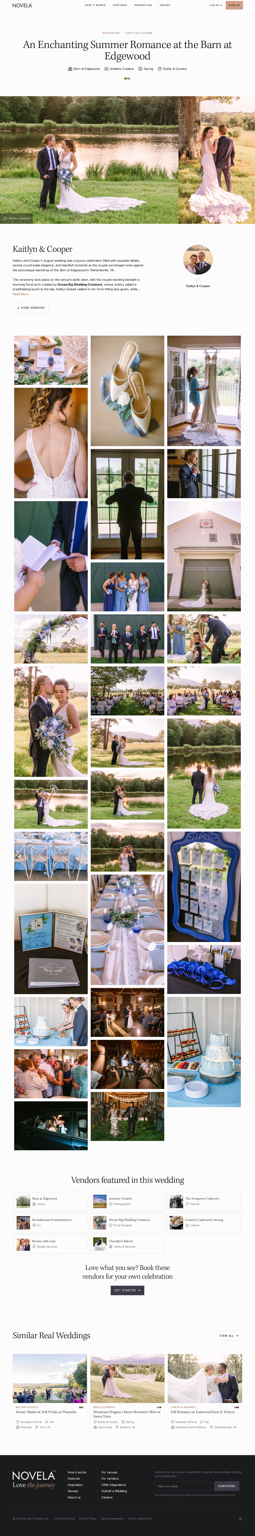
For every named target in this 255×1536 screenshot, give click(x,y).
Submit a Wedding (114, 1491)
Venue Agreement (112, 1518)
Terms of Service (64, 1518)
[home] (22, 5)
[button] (215, 5)
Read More (20, 294)
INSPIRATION (143, 5)
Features (74, 1478)
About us (74, 1497)
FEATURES (120, 5)
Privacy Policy (88, 1518)
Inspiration (75, 1485)
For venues (109, 1472)
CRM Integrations (113, 1485)
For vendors (110, 1478)
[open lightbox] (51, 360)
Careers (107, 1497)
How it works (77, 1472)
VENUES (165, 5)
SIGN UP (234, 5)
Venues (73, 1491)
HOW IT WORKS (95, 5)
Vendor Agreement (139, 1518)
